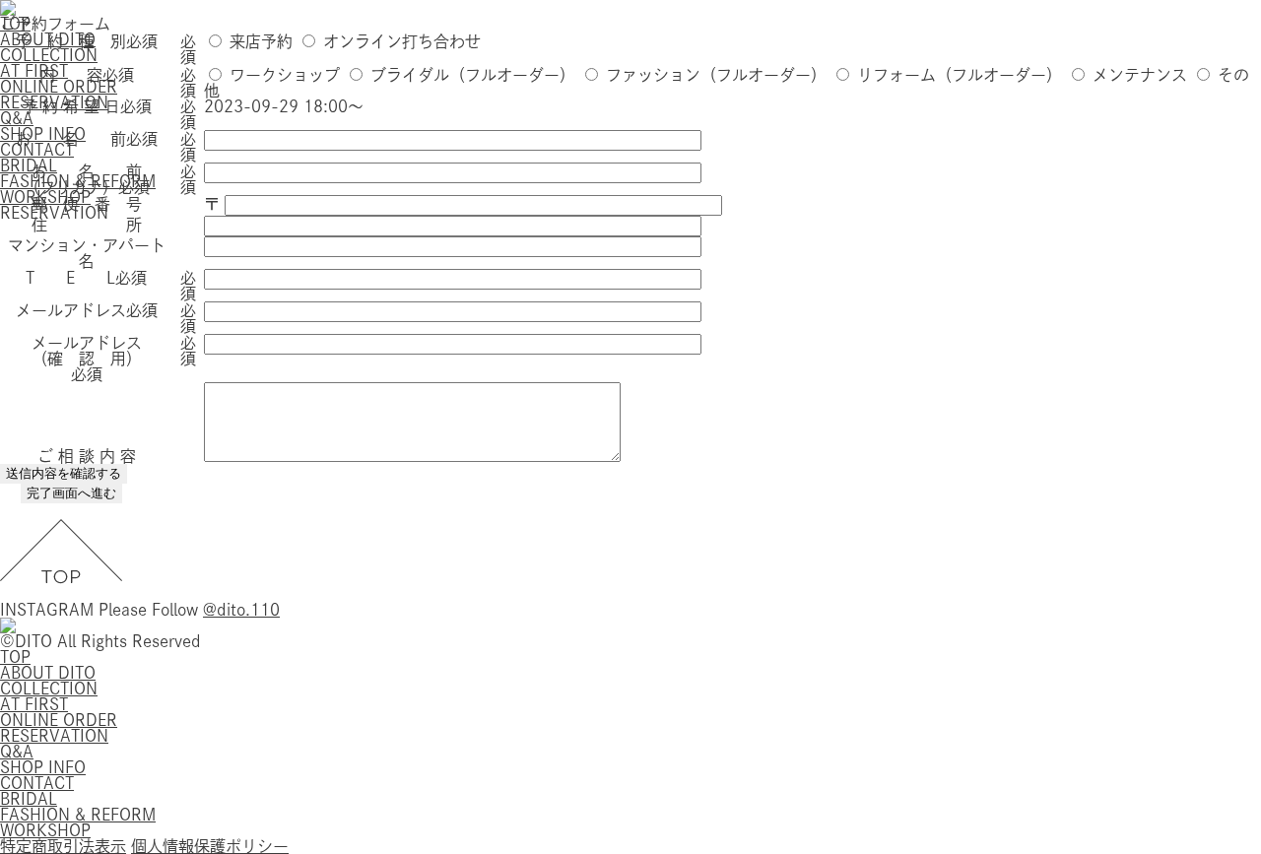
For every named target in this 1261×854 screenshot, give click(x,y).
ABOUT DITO (48, 673)
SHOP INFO (43, 767)
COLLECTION (49, 688)
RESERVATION (54, 736)
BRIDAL (28, 799)
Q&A (16, 751)
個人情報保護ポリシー (210, 846)
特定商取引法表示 (63, 846)
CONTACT (37, 783)
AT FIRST (34, 704)
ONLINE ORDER (58, 720)
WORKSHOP (45, 830)
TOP (15, 657)
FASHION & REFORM (78, 814)
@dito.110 (241, 610)
